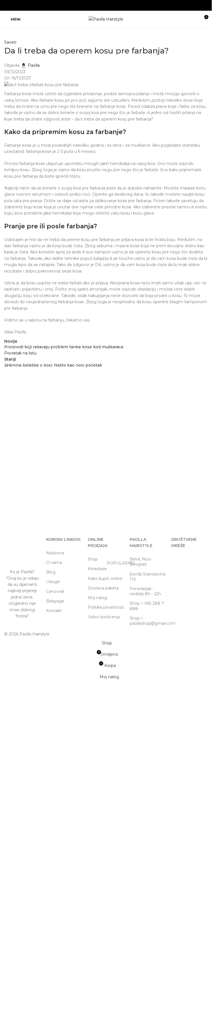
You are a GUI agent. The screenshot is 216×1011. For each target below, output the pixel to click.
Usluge (53, 581)
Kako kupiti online (105, 578)
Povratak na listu (20, 353)
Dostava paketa (103, 588)
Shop (93, 559)
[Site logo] (106, 18)
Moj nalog (97, 597)
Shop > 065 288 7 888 (147, 606)
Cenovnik (55, 591)
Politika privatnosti (106, 607)
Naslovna (55, 552)
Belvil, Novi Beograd (140, 562)
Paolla (34, 65)
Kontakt (54, 610)
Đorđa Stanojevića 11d (147, 577)
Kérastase (106, 567)
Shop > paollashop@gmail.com (148, 621)
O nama (54, 562)
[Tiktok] (193, 561)
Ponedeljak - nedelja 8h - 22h (145, 591)
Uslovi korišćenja (104, 616)
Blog (50, 572)
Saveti (10, 42)
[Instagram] (178, 561)
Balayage (55, 601)
